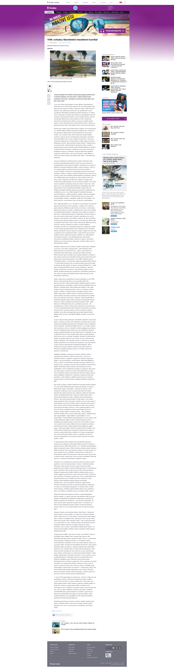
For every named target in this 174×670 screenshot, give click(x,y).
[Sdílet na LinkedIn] (48, 103)
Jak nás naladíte (91, 647)
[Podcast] (48, 91)
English (122, 663)
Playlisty (80, 12)
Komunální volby (54, 649)
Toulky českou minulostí (65, 42)
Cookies (102, 663)
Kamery (110, 9)
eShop (51, 653)
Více (122, 12)
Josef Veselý (58, 611)
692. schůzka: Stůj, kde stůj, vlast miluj (117, 127)
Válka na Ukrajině (54, 647)
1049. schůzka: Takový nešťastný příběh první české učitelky (78, 629)
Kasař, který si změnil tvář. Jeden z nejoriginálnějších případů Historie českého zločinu (118, 72)
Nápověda (89, 649)
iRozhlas (68, 2)
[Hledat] (125, 2)
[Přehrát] (49, 86)
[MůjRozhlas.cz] (50, 48)
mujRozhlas (85, 2)
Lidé (85, 12)
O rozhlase (102, 2)
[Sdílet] (51, 91)
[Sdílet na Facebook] (48, 95)
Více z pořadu (106, 124)
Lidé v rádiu (90, 651)
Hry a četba (98, 12)
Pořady (65, 12)
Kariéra (89, 653)
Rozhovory (107, 12)
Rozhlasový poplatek (92, 657)
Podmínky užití (116, 663)
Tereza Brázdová (60, 78)
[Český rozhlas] (53, 2)
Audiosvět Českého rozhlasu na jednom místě (112, 112)
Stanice (94, 2)
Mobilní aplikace (73, 653)
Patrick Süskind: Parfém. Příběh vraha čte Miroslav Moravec (118, 58)
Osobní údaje (108, 663)
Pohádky (105, 104)
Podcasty (71, 651)
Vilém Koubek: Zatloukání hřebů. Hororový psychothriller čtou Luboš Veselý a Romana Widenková (118, 89)
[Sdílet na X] (48, 99)
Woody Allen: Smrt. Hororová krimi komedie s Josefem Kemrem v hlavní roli (118, 65)
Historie (49, 12)
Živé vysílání (106, 106)
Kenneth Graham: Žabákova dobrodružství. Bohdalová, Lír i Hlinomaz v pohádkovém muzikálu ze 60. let (119, 80)
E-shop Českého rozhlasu (110, 154)
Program (76, 2)
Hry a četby (106, 101)
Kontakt (89, 655)
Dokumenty (115, 12)
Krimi (112, 101)
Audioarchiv (111, 7)
